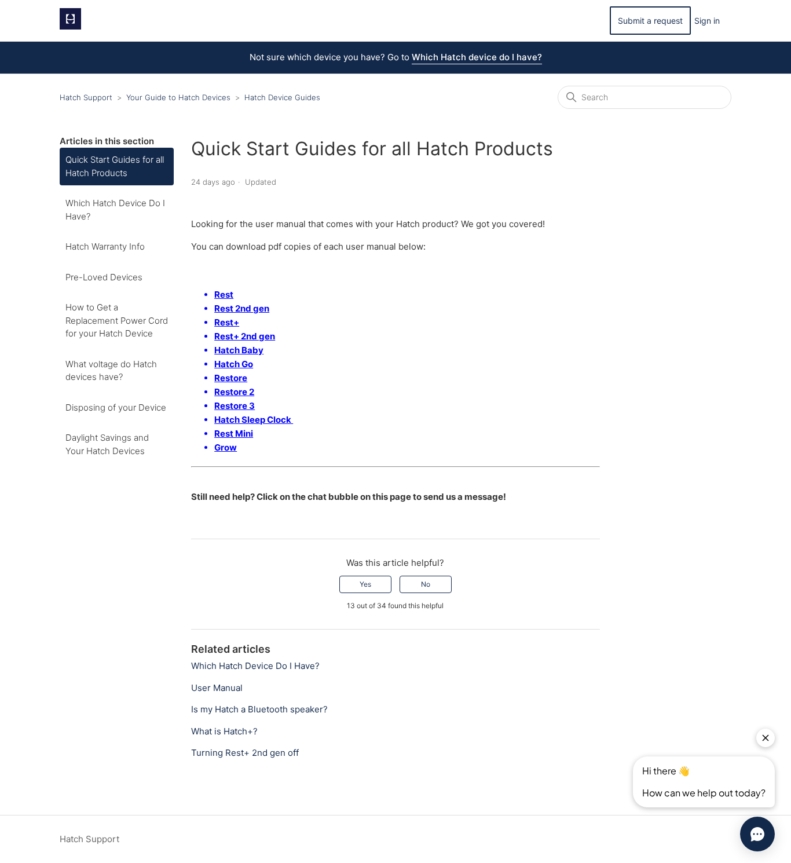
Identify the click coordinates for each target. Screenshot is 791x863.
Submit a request (650, 20)
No (425, 584)
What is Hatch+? (224, 731)
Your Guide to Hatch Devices (178, 97)
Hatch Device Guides (282, 97)
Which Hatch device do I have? (477, 57)
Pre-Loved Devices (103, 277)
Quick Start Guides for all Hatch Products (114, 166)
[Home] (70, 26)
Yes (365, 584)
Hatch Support (86, 97)
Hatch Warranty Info (105, 246)
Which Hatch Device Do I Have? (115, 210)
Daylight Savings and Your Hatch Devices (107, 444)
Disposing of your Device (115, 407)
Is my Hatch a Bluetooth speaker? (259, 709)
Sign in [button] (707, 20)
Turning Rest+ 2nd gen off (245, 752)
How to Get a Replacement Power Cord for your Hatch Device (116, 320)
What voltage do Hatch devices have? (111, 371)
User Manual (217, 687)
